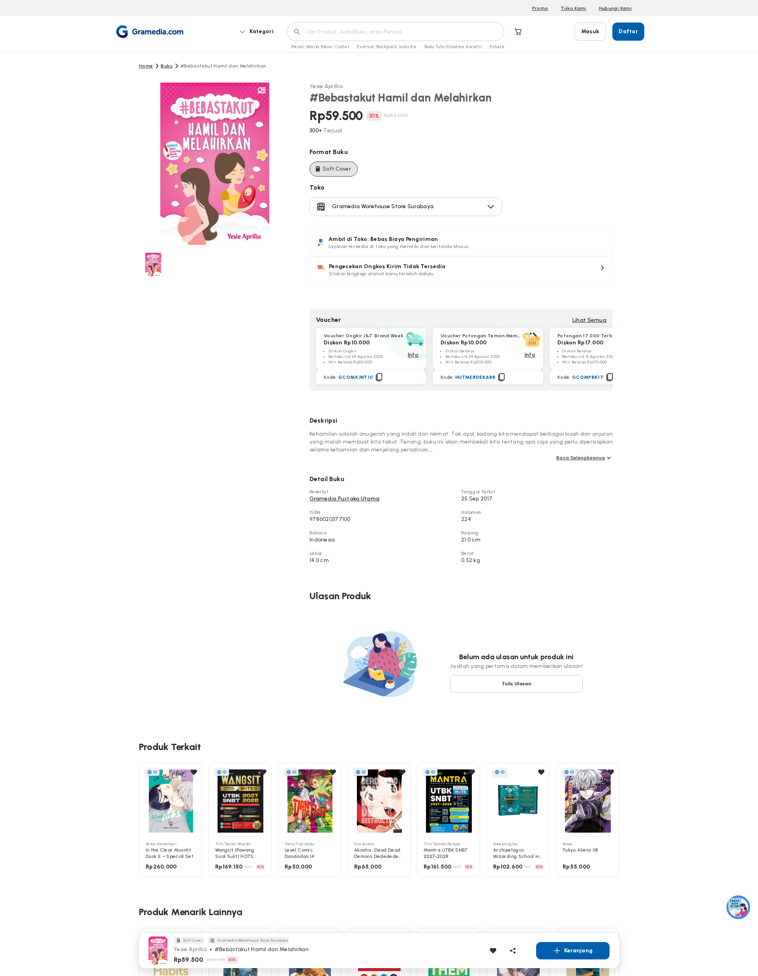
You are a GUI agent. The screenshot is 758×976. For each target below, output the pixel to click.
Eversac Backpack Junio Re (387, 46)
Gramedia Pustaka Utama (344, 498)
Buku (166, 66)
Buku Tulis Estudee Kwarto (453, 46)
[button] (461, 269)
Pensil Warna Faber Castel (320, 46)
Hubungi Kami (615, 8)
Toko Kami (573, 8)
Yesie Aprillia (326, 86)
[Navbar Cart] (518, 31)
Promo (540, 8)
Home (146, 66)
